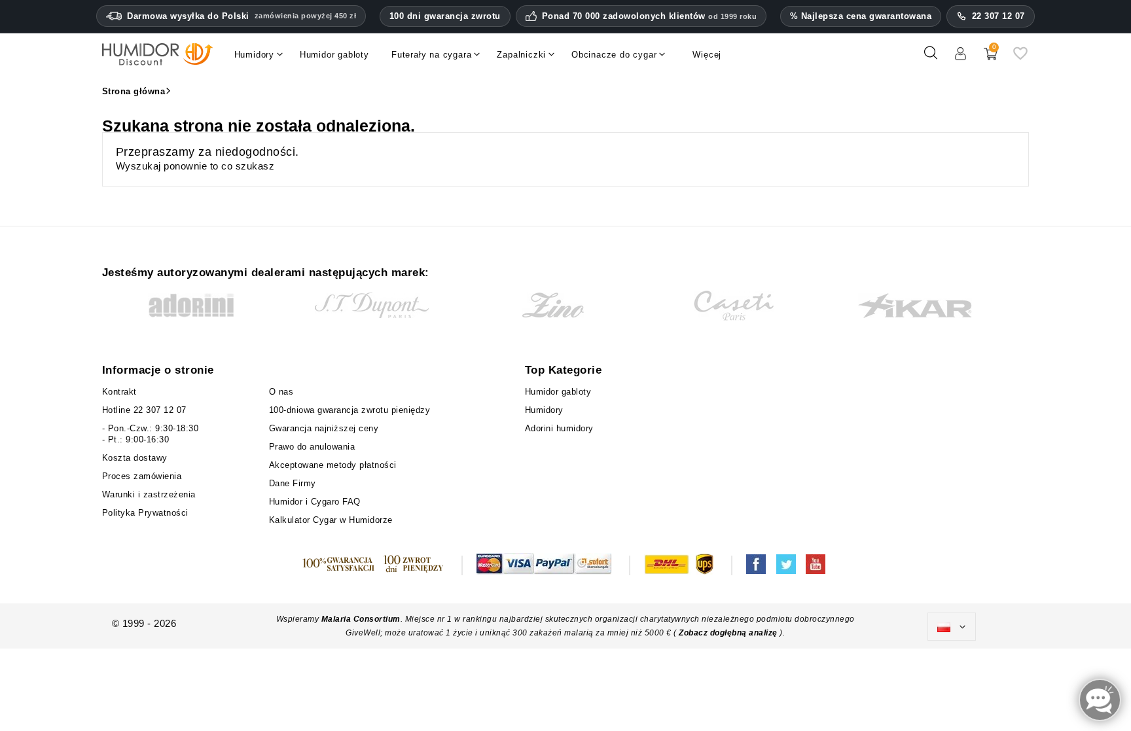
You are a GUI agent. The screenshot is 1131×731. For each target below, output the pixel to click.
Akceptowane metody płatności (333, 465)
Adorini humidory (559, 428)
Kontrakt (119, 392)
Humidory (544, 410)
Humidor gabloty (561, 392)
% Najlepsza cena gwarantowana (861, 16)
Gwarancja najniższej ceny (324, 428)
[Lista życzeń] (1020, 57)
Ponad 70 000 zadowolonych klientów (649, 16)
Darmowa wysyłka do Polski (241, 16)
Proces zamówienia (142, 476)
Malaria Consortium (361, 619)
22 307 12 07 (998, 16)
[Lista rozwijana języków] (951, 627)
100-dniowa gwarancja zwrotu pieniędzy (350, 410)
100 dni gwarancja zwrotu (445, 16)
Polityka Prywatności (145, 513)
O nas (281, 392)
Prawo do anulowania (312, 447)
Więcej (706, 55)
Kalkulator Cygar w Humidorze (331, 520)
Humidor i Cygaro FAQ (315, 502)
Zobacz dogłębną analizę (729, 632)
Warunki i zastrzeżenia (149, 494)
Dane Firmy (292, 483)
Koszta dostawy (135, 458)
